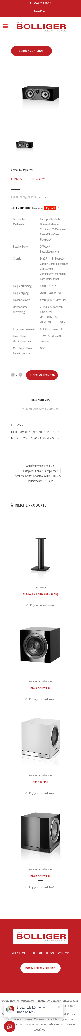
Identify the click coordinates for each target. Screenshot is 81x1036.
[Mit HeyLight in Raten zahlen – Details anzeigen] (58, 208)
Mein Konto (40, 11)
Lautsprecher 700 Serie (40, 481)
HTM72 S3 (58, 476)
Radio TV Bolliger (49, 1001)
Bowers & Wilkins (42, 476)
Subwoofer (47, 681)
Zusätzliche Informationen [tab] (40, 409)
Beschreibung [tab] (40, 399)
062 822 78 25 (42, 3)
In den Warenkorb (42, 375)
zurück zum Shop (31, 50)
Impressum (70, 1001)
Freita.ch (70, 1006)
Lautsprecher (40, 587)
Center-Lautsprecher (22, 170)
